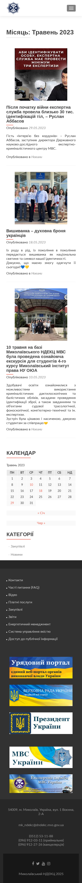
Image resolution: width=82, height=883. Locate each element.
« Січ (41, 513)
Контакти (15, 580)
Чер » (41, 523)
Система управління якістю (29, 631)
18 (40, 491)
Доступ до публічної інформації (33, 639)
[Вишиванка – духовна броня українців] (41, 198)
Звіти (12, 617)
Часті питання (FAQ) (23, 587)
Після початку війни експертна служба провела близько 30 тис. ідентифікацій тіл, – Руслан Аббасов (40, 114)
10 (31, 484)
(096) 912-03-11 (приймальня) (41, 840)
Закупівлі (18, 546)
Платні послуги (20, 602)
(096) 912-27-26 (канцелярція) (41, 844)
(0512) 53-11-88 (41, 836)
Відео (12, 595)
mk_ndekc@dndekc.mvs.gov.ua (41, 825)
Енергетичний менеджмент (29, 624)
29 (12, 503)
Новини (36, 157)
